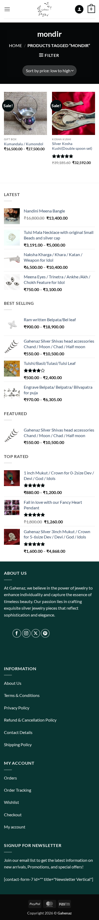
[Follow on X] (35, 633)
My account (14, 826)
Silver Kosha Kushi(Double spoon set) (72, 146)
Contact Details (18, 732)
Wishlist (11, 802)
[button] (7, 9)
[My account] (79, 9)
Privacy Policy (16, 707)
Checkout (13, 814)
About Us (12, 683)
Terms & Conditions (22, 695)
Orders (10, 777)
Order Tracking (17, 789)
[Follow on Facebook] (16, 633)
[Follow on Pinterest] (45, 633)
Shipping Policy (18, 744)
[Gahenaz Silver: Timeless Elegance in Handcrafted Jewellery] (44, 9)
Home (15, 45)
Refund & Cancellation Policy (30, 719)
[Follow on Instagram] (26, 633)
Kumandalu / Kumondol (23, 144)
